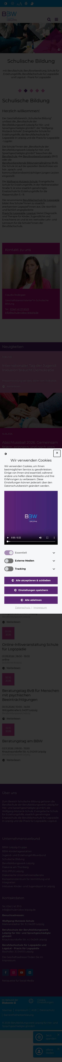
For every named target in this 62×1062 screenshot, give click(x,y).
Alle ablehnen (33, 600)
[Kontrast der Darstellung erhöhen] (5, 453)
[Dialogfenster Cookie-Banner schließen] (56, 453)
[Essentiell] (56, 552)
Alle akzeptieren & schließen (33, 580)
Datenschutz (23, 607)
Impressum (40, 607)
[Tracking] (56, 568)
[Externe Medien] (56, 560)
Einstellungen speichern (33, 590)
